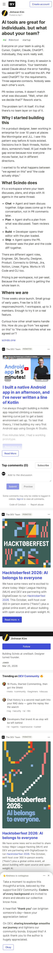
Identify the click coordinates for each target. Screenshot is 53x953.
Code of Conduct (17, 504)
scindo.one (8, 340)
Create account (40, 4)
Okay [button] (8, 947)
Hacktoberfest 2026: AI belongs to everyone (25, 575)
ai (4, 39)
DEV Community (28, 676)
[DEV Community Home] (12, 4)
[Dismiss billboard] (49, 875)
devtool (14, 39)
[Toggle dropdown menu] (48, 349)
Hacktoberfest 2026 (18, 853)
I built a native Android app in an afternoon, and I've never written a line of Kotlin (26, 395)
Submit (13, 486)
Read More (10, 453)
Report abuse (37, 504)
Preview (28, 486)
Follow (26, 646)
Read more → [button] (12, 619)
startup (26, 39)
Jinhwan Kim (16, 11)
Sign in (20, 499)
